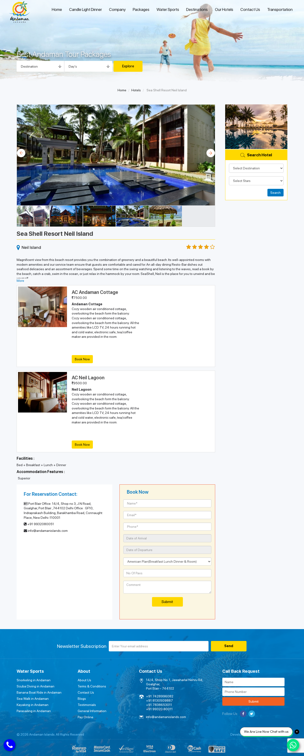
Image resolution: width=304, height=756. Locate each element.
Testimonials (87, 705)
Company (117, 9)
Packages (141, 9)
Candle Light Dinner (85, 9)
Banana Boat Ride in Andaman (39, 692)
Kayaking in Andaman (32, 705)
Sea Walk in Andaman (33, 698)
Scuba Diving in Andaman (35, 686)
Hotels (136, 90)
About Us (84, 680)
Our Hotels (224, 9)
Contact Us (250, 9)
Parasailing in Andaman (34, 711)
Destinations (197, 9)
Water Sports (168, 9)
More (20, 281)
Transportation (280, 9)
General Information (92, 711)
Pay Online (85, 717)
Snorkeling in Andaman (34, 680)
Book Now (82, 359)
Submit (253, 701)
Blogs (82, 698)
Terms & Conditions (92, 686)
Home (57, 9)
